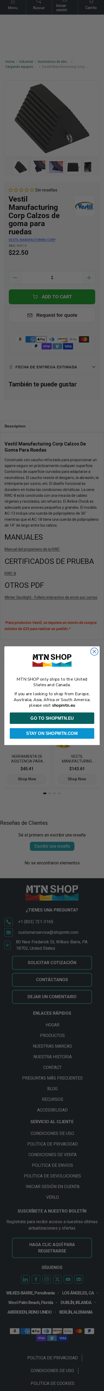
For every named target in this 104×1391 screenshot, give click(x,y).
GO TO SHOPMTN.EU (52, 718)
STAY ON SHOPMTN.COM (52, 733)
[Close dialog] (94, 651)
